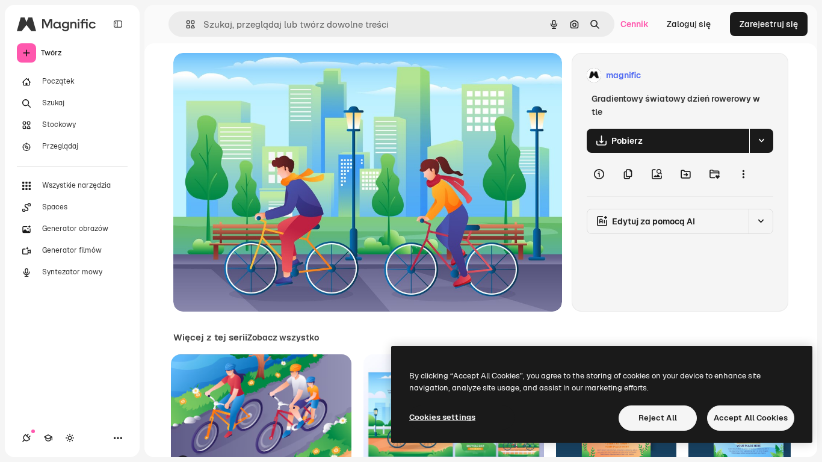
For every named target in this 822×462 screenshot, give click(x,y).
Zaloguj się (689, 24)
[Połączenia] (26, 438)
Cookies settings (442, 417)
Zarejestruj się (769, 24)
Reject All (657, 418)
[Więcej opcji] (743, 174)
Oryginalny (256, 75)
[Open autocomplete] (185, 24)
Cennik (634, 24)
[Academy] (48, 438)
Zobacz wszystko (283, 337)
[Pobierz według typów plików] (761, 141)
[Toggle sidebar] (118, 24)
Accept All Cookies (751, 418)
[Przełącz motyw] (69, 438)
